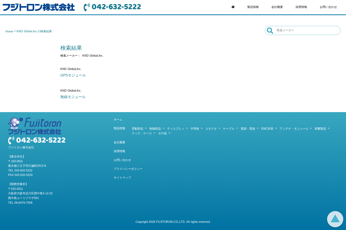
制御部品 (155, 129)
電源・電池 (248, 129)
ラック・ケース (142, 133)
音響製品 (320, 129)
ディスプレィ (175, 129)
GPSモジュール (73, 75)
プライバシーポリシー (128, 169)
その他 (162, 133)
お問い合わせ (328, 7)
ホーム (118, 120)
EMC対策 (267, 129)
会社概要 (277, 7)
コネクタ (211, 129)
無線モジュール (73, 97)
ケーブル (228, 129)
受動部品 (137, 129)
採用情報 (301, 7)
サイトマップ (122, 178)
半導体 (194, 129)
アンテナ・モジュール (294, 129)
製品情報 (253, 7)
